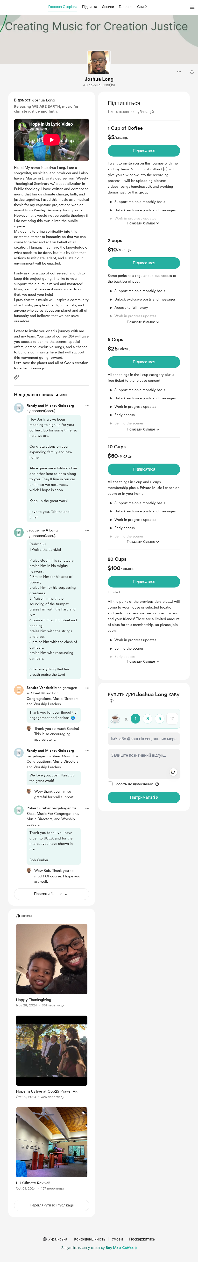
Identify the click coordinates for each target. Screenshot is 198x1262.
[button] (62, 7)
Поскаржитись (142, 1239)
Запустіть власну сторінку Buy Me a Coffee (97, 1248)
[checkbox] (130, 784)
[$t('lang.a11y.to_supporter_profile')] (29, 728)
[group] (144, 178)
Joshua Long (99, 79)
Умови (117, 1239)
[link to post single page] (51, 966)
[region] (144, 386)
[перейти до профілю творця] (99, 62)
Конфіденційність (89, 1239)
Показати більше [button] (141, 223)
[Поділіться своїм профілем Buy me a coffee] (192, 72)
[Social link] (16, 377)
